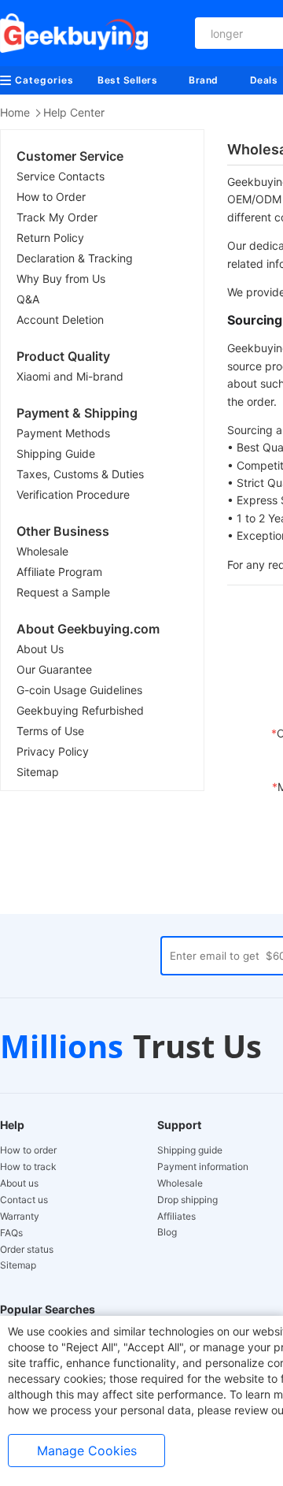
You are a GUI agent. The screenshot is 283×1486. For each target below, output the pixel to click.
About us (19, 1183)
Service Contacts (61, 176)
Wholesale (42, 551)
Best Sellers (127, 80)
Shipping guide (189, 1150)
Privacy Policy (53, 751)
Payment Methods (63, 433)
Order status (26, 1249)
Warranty (19, 1216)
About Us (40, 649)
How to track (28, 1166)
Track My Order (57, 217)
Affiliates (176, 1216)
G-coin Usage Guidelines (79, 690)
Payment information (202, 1166)
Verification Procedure (73, 494)
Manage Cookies (87, 1450)
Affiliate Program (59, 571)
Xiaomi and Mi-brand (70, 376)
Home (15, 112)
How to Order (51, 196)
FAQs (11, 1233)
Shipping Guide (56, 453)
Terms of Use (50, 730)
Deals (264, 80)
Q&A (28, 299)
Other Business (63, 531)
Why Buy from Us (61, 278)
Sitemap (38, 771)
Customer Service (70, 156)
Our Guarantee (54, 669)
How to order (28, 1150)
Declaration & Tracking (75, 258)
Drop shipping (187, 1200)
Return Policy (50, 237)
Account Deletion (60, 319)
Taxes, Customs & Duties (80, 474)
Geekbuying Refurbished (80, 710)
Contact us (24, 1200)
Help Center (74, 112)
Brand (204, 80)
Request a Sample (63, 592)
